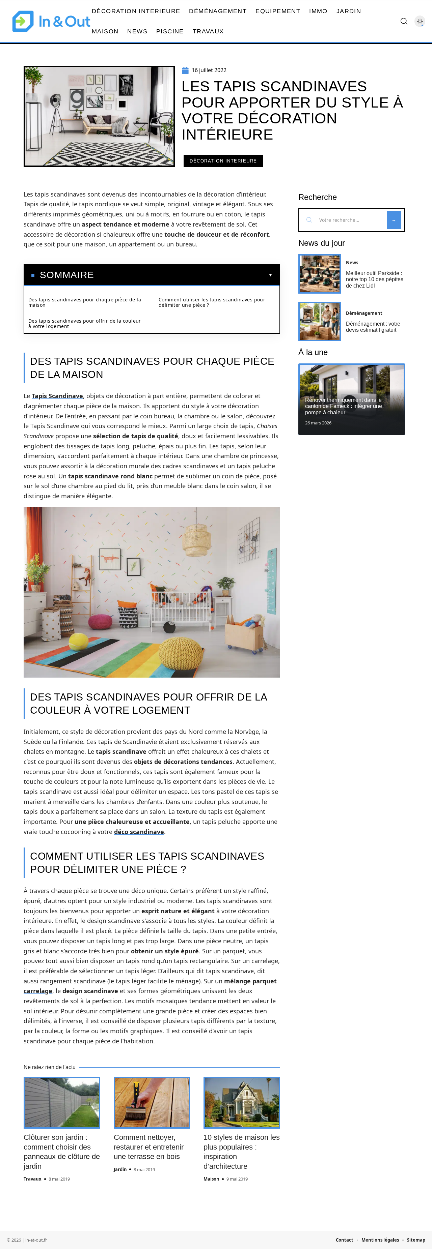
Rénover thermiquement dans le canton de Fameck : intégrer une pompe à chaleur (343, 406)
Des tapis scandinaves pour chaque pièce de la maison (84, 302)
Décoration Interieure (223, 160)
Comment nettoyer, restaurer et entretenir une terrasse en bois (149, 1147)
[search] (404, 21)
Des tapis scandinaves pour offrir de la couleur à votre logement (84, 323)
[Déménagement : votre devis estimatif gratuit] (319, 321)
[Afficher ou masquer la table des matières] (183, 275)
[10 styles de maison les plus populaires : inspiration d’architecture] (241, 1102)
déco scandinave (139, 832)
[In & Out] (51, 21)
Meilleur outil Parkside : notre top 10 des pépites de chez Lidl (374, 279)
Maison (211, 1179)
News (352, 263)
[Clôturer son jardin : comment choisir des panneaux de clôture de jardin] (62, 1102)
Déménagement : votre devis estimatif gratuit (373, 327)
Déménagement (364, 313)
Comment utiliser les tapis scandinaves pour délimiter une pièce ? (212, 302)
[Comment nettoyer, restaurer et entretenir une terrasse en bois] (152, 1102)
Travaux (33, 1179)
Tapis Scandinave (57, 396)
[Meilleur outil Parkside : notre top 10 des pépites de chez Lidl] (319, 274)
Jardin (120, 1169)
